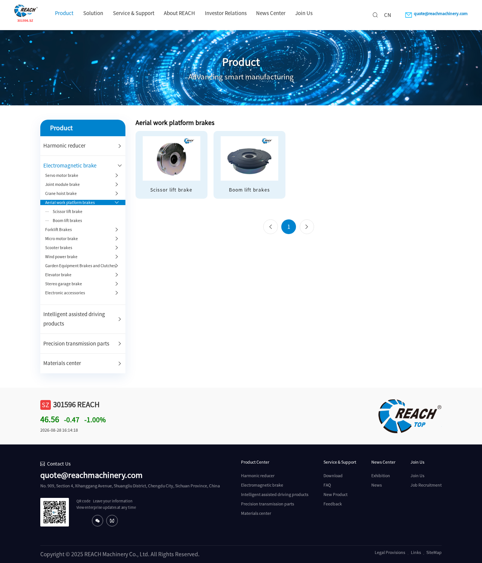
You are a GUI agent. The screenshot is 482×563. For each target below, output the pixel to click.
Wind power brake (61, 257)
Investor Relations (226, 13)
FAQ (327, 485)
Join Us (304, 13)
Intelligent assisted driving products (274, 494)
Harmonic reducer (64, 145)
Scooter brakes (58, 248)
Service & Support (133, 13)
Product (64, 13)
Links (416, 552)
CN (387, 15)
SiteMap (434, 552)
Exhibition (380, 476)
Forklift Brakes (58, 229)
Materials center (62, 363)
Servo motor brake (61, 175)
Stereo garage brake (63, 284)
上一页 (270, 227)
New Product (335, 494)
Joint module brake (62, 184)
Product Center (255, 462)
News (376, 485)
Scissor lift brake (67, 211)
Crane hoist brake (61, 193)
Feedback (332, 504)
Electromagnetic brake (69, 165)
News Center (270, 13)
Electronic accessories (65, 293)
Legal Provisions (390, 552)
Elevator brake (58, 275)
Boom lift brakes (67, 220)
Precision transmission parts (76, 343)
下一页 (307, 227)
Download (333, 476)
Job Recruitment (426, 485)
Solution (93, 13)
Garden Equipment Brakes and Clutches (80, 266)
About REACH (179, 13)
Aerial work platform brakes (70, 202)
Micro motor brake (61, 238)
